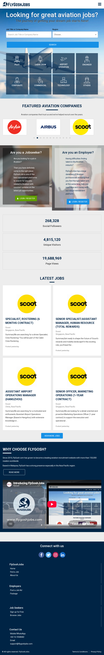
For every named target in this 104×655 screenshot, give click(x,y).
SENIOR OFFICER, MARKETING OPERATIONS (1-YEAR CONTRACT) (74, 395)
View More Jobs (52, 436)
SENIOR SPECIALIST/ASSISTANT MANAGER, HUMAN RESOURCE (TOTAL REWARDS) (76, 322)
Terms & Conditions (80, 652)
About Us (14, 575)
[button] (34, 138)
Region (55, 29)
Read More (14, 472)
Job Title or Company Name (17, 29)
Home (12, 568)
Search (52, 45)
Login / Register (27, 198)
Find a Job (14, 572)
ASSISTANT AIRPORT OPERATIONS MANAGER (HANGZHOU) (20, 395)
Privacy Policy (96, 652)
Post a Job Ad (16, 590)
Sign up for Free (17, 612)
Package (14, 594)
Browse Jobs (15, 615)
